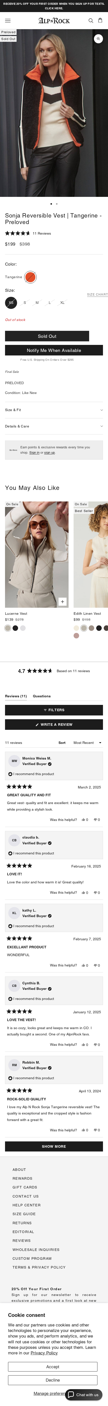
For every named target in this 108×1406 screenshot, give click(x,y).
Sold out (47, 336)
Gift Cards (25, 1187)
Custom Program (32, 1258)
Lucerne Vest (16, 613)
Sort (63, 743)
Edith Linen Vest (87, 613)
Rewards (23, 1178)
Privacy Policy (44, 1352)
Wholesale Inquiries (36, 1250)
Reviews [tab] (16, 697)
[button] (28, 233)
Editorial (23, 1232)
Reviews (22, 1241)
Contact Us (26, 1196)
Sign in (34, 452)
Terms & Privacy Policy (39, 1267)
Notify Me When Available (54, 350)
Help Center (27, 1205)
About (19, 1170)
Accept (52, 1366)
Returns (22, 1223)
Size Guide (24, 1214)
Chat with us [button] (87, 1394)
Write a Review (65, 726)
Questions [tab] (42, 697)
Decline (53, 1380)
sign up (49, 452)
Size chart (97, 294)
